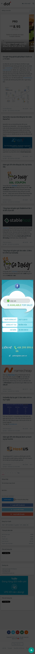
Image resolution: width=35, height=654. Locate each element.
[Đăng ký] (31, 650)
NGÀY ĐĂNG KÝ (10, 320)
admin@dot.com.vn (19, 356)
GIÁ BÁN (13, 330)
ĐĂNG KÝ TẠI (11, 325)
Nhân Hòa (22, 325)
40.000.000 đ (23, 330)
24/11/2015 (22, 320)
